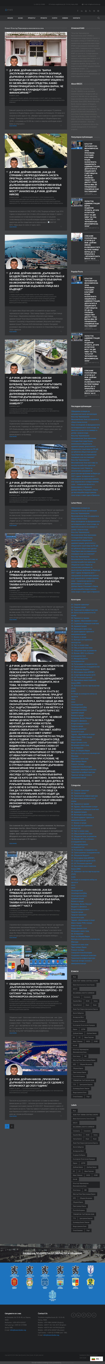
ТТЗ (74, 1084)
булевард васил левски (81, 1088)
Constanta (76, 997)
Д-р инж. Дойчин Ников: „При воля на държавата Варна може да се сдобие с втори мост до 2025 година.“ (36, 1082)
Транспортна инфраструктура (83, 772)
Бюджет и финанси (79, 721)
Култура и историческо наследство (85, 753)
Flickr (94, 1315)
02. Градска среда (78, 607)
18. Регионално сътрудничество (84, 664)
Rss (89, 1315)
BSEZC (75, 989)
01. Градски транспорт (80, 605)
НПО (47, 1005)
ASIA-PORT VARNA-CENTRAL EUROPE (85, 981)
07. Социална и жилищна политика (85, 623)
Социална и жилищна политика (83, 770)
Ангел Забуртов (78, 1013)
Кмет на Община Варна (53, 98)
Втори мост (32, 1090)
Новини (65, 18)
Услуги (54, 18)
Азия (87, 1005)
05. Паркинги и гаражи (80, 618)
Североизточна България (81, 767)
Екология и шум (35, 409)
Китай (53, 1003)
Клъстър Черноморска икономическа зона (41, 100)
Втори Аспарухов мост (31, 197)
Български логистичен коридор (38, 201)
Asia (74, 977)
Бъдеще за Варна (35, 1001)
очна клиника (78, 1096)
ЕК (74, 1037)
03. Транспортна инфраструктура (84, 610)
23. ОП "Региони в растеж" (81, 678)
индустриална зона (79, 1092)
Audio (73, 691)
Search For (98, 17)
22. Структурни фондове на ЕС (83, 675)
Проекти (44, 18)
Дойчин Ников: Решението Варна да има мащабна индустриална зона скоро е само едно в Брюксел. (85, 492)
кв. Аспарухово (77, 748)
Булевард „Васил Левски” (81, 718)
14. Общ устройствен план (81, 648)
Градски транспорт (79, 729)
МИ (85, 1056)
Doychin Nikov (77, 1001)
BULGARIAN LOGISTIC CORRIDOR (83, 993)
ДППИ (83, 1029)
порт (29, 1007)
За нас (20, 18)
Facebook (73, 1315)
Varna (95, 1001)
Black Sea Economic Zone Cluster (84, 985)
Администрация (17, 98)
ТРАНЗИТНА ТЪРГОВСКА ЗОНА (83, 1080)
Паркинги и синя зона (79, 759)
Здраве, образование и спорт (33, 98)
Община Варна (78, 1068)
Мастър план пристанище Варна (84, 1060)
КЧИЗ (10, 10)
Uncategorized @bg (30, 999)
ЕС (79, 1037)
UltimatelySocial (67, 1363)
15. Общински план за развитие (83, 651)
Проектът (31, 18)
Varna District (77, 1005)
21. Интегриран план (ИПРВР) (82, 672)
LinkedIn (78, 1315)
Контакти (76, 18)
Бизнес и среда (77, 715)
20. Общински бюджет (80, 669)
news (73, 699)
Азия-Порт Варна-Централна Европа (35, 199)
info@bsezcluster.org (51, 1335)
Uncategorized (77, 705)
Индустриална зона (79, 742)
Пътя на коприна (79, 1076)
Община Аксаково (86, 1064)
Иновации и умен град (80, 745)
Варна (13, 100)
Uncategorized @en (79, 710)
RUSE (88, 1001)
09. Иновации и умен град (81, 629)
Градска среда (77, 726)
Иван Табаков (77, 1041)
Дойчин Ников (20, 100)
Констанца (38, 1005)
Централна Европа (86, 1084)
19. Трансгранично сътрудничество (85, 667)
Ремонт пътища (47, 409)
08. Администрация (79, 626)
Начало (10, 18)
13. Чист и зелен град (79, 645)
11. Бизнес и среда (78, 637)
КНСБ (88, 1041)
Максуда (44, 592)
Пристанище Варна (47, 197)
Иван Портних (46, 1003)
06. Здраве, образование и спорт (84, 621)
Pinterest (83, 1315)
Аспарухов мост (78, 1017)
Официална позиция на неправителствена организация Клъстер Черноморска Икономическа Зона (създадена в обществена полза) (85, 416)
